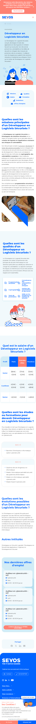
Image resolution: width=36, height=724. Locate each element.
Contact (8, 674)
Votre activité (7, 690)
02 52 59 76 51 (22, 674)
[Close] (33, 7)
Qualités (26, 94)
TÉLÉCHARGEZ (18, 11)
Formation (25, 97)
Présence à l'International (11, 698)
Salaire (12, 97)
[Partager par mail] (24, 646)
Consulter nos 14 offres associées (17, 627)
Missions (13, 93)
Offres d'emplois (19, 103)
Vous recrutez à (7, 694)
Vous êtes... (6, 686)
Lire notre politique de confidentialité (11, 716)
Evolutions (19, 100)
